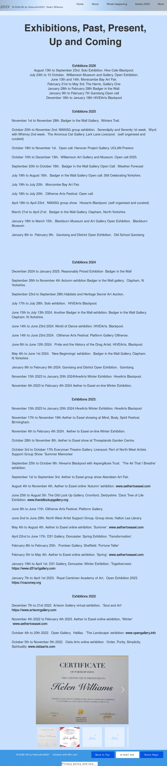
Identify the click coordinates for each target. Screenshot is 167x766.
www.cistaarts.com (41, 647)
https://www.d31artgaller (29, 568)
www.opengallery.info (141, 633)
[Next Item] (123, 690)
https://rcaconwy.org (26, 583)
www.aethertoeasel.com (133, 486)
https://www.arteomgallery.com (34, 610)
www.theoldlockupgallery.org (47, 500)
